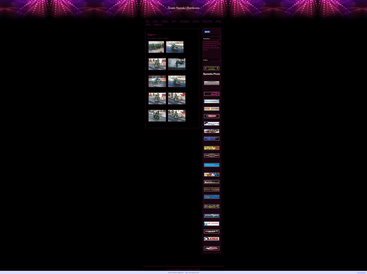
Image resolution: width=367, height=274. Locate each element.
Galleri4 (166, 38)
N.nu (186, 272)
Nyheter (155, 21)
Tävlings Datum (207, 21)
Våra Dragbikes (184, 21)
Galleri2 (160, 38)
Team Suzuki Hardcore (183, 7)
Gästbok (218, 21)
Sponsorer (196, 21)
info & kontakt (361, 272)
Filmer (148, 24)
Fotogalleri (165, 21)
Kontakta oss (158, 24)
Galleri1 (154, 38)
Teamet (174, 21)
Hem (147, 21)
